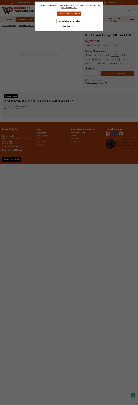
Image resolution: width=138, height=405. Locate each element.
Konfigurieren (69, 26)
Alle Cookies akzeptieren (69, 14)
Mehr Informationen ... (69, 8)
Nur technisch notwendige (69, 21)
